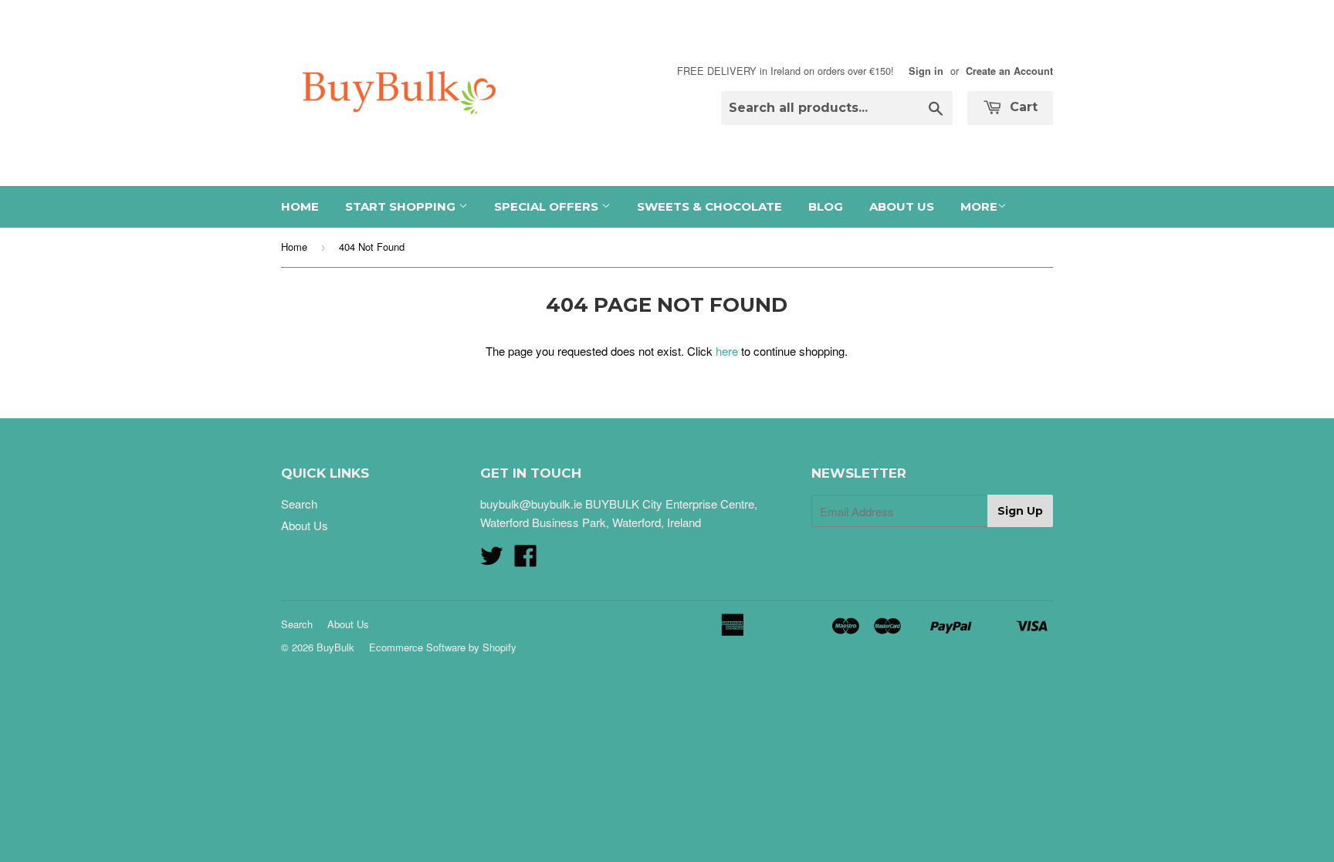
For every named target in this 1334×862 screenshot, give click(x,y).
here (727, 351)
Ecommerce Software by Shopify (442, 647)
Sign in (926, 71)
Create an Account (1009, 71)
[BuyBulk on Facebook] (525, 560)
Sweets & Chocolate (709, 206)
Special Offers (547, 206)
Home (300, 206)
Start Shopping (402, 206)
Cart (1022, 107)
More (978, 206)
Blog (825, 206)
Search (299, 503)
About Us (901, 206)
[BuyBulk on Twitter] (491, 560)
